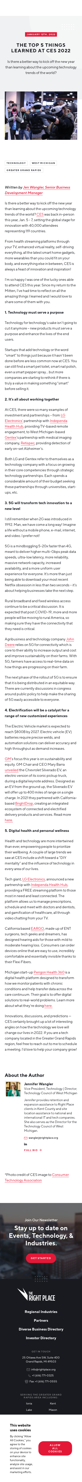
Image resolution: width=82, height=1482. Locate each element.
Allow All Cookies (55, 1448)
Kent (53, 1403)
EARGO (37, 928)
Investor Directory (41, 1338)
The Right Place (36, 1294)
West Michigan (43, 163)
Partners (41, 1320)
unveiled (12, 770)
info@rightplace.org (43, 1369)
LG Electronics (33, 879)
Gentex (11, 437)
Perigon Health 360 (49, 972)
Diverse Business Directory (41, 1329)
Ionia (29, 1403)
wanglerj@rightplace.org (43, 1137)
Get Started (41, 1258)
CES (40, 214)
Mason (53, 1409)
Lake (29, 1409)
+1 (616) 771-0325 (43, 1375)
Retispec (28, 443)
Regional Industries (41, 1311)
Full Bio (31, 1150)
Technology (16, 163)
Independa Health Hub (49, 885)
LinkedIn (25, 1144)
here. (9, 820)
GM (8, 759)
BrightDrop (24, 803)
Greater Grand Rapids (24, 170)
